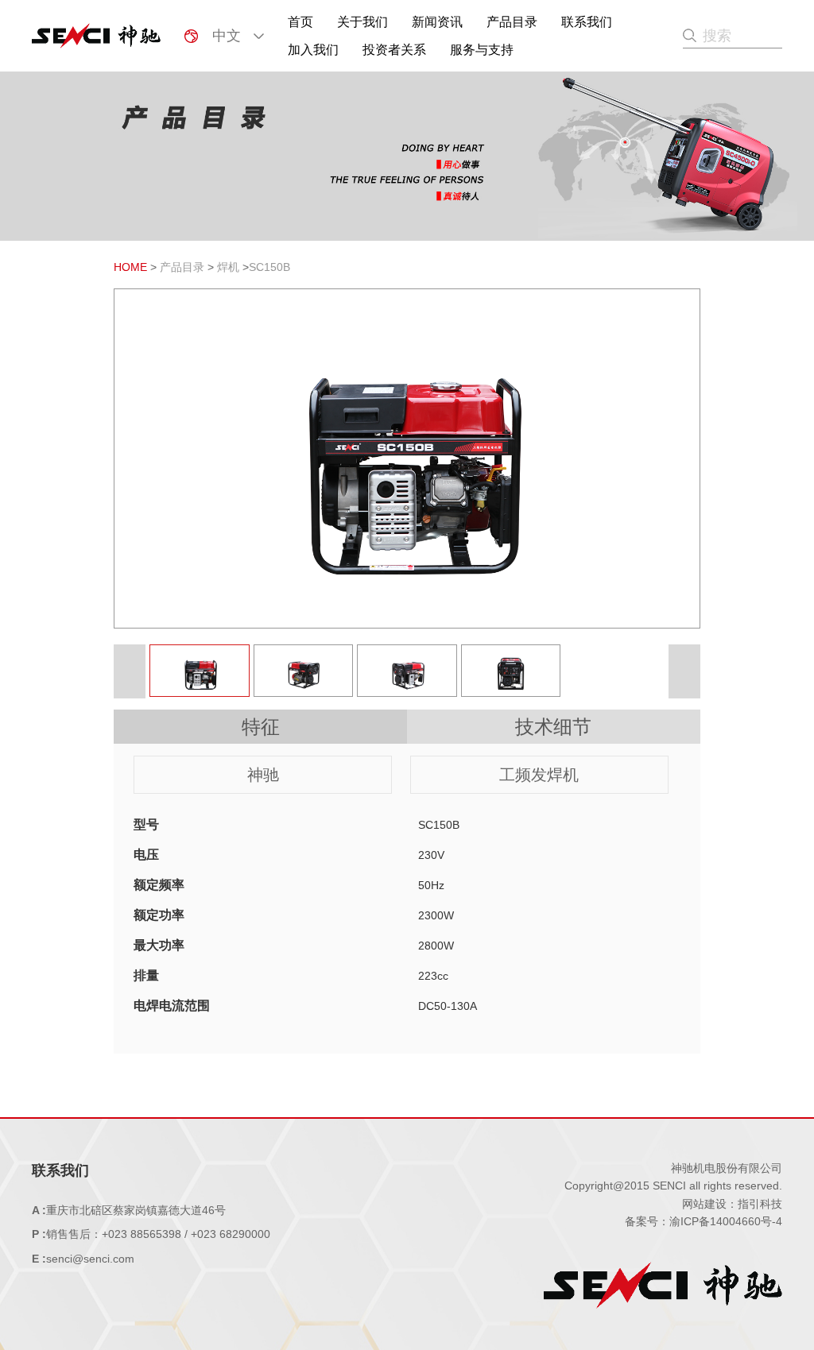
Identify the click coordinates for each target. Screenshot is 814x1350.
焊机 (228, 267)
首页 (300, 22)
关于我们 (362, 22)
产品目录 (511, 22)
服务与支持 (482, 49)
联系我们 (586, 22)
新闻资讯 (437, 22)
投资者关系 (394, 49)
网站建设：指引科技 (732, 1203)
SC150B (269, 267)
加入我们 (313, 49)
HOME (130, 267)
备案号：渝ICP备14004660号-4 (703, 1221)
